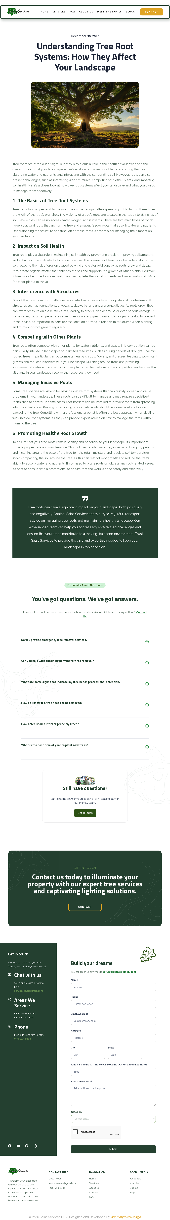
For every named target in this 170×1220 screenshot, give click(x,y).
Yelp (132, 1192)
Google (134, 1188)
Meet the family (109, 11)
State (111, 1047)
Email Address (79, 1014)
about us (86, 11)
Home (44, 11)
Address (76, 1030)
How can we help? (81, 1081)
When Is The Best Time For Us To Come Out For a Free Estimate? (109, 1064)
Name (74, 980)
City (73, 1047)
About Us (94, 1188)
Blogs (130, 11)
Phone (75, 997)
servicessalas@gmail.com (28, 990)
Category (76, 1112)
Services (94, 1183)
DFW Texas (55, 1178)
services (59, 11)
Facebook (135, 1178)
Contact (151, 12)
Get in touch (85, 812)
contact (85, 907)
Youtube (134, 1183)
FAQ (72, 11)
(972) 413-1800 (22, 1039)
